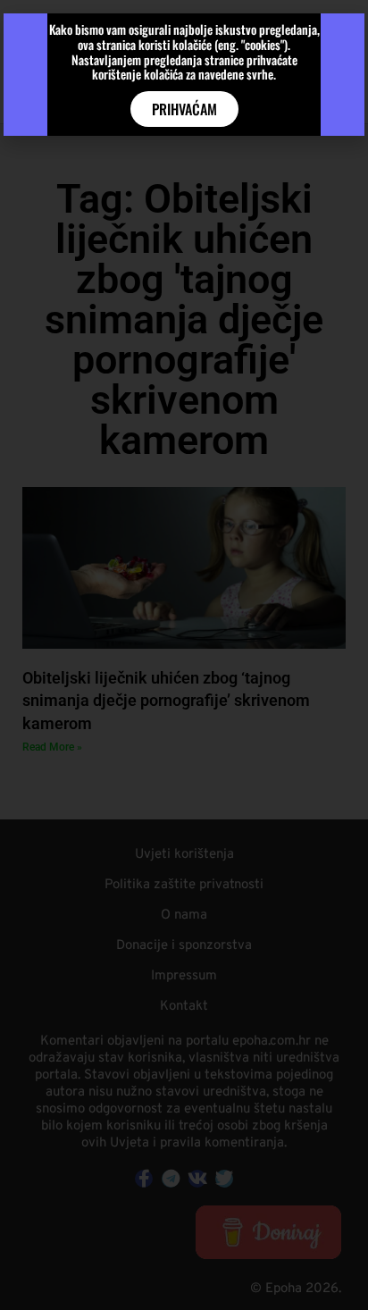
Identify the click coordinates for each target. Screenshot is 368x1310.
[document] (184, 655)
